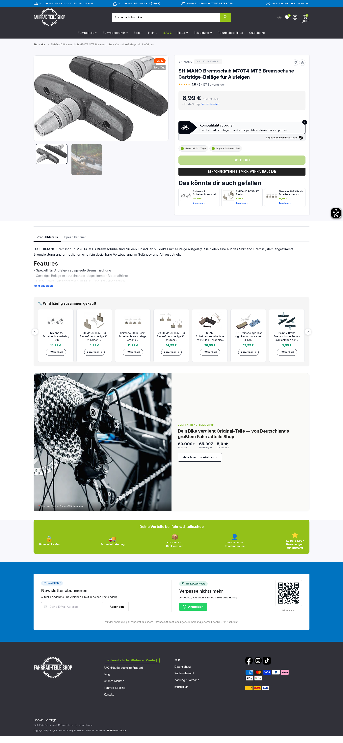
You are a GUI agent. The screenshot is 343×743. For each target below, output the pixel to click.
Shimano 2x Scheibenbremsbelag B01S (205, 193)
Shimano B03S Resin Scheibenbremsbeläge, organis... (133, 336)
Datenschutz (182, 666)
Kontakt (109, 694)
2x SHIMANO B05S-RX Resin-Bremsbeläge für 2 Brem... (171, 336)
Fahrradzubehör (114, 33)
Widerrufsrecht (184, 673)
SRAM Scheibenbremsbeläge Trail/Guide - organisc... (209, 336)
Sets (137, 33)
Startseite (39, 44)
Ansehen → (199, 203)
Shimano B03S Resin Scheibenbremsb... (291, 193)
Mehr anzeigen (43, 285)
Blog (107, 674)
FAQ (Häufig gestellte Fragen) (123, 667)
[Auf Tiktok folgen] (267, 661)
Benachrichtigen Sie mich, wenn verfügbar (242, 171)
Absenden (117, 606)
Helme (152, 33)
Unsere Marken (114, 681)
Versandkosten (210, 104)
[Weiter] (308, 331)
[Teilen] (302, 62)
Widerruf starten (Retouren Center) (132, 660)
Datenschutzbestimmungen (170, 621)
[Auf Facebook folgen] (249, 661)
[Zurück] (35, 331)
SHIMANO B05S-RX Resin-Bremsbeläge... (247, 193)
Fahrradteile (86, 33)
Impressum (181, 686)
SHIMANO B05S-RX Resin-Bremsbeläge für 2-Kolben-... (94, 336)
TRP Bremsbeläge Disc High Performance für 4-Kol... (248, 336)
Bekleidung (201, 33)
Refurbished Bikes (230, 33)
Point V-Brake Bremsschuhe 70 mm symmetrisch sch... (287, 336)
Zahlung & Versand (186, 680)
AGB (177, 660)
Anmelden (195, 607)
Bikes (181, 33)
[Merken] (295, 62)
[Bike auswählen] (279, 17)
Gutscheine (257, 33)
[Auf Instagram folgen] (258, 661)
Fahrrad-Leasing (114, 687)
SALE (167, 33)
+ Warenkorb (56, 352)
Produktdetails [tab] (47, 237)
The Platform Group (116, 730)
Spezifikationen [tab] (75, 237)
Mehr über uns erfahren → (199, 457)
